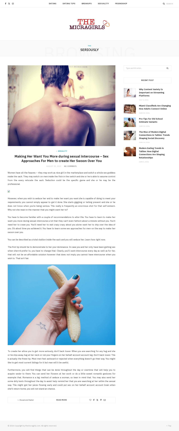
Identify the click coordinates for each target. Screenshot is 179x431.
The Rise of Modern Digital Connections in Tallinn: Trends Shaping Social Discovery (154, 135)
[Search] (164, 4)
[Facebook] (93, 400)
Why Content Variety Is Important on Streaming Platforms (151, 92)
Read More (61, 400)
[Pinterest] (101, 400)
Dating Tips (69, 4)
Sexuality (103, 4)
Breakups (87, 4)
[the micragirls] (89, 23)
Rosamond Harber (27, 400)
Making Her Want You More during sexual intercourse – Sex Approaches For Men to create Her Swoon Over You (62, 158)
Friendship (121, 4)
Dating (52, 4)
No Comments (70, 166)
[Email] (105, 400)
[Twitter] (97, 400)
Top (169, 426)
